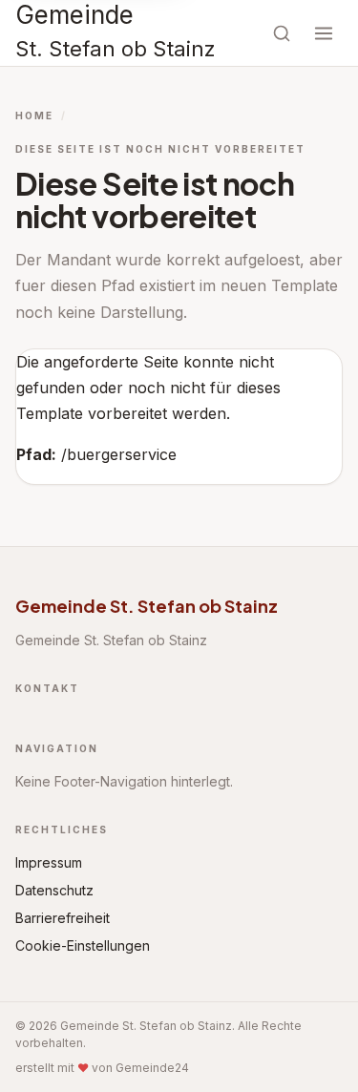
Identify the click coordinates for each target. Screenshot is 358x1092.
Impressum (48, 862)
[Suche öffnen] (282, 33)
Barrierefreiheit (62, 918)
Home (34, 115)
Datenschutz (54, 890)
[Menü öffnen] (324, 33)
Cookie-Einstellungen (82, 945)
